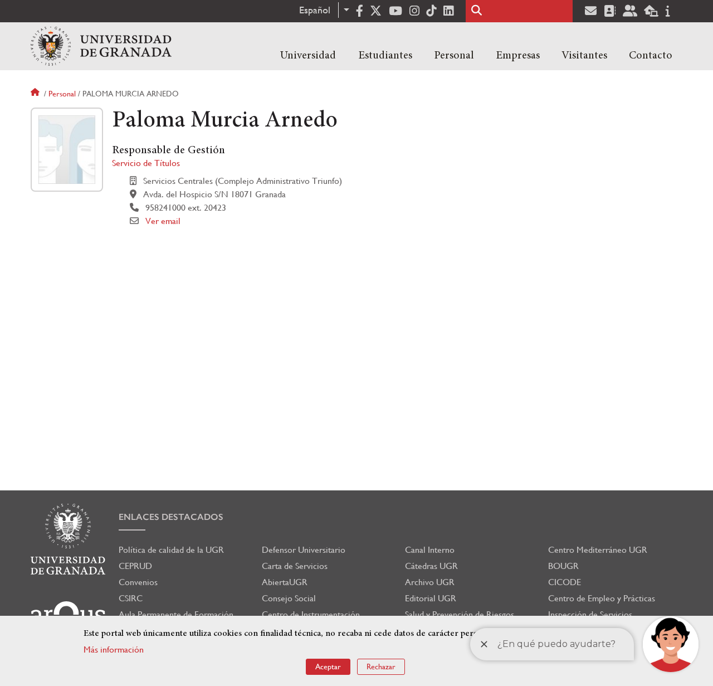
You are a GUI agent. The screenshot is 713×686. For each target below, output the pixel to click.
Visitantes (584, 55)
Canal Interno (430, 549)
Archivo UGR (430, 582)
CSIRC (131, 598)
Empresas (518, 55)
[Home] (101, 46)
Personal (454, 55)
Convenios (138, 582)
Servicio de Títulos (146, 163)
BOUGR (563, 566)
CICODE (564, 582)
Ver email (162, 221)
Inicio (36, 93)
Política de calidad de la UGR (171, 549)
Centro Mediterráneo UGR (597, 549)
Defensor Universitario (303, 549)
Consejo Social (289, 598)
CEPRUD (135, 566)
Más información (114, 649)
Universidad (308, 55)
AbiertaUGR (284, 582)
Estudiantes (385, 55)
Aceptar (328, 666)
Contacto (650, 55)
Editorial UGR (430, 598)
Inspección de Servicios (590, 614)
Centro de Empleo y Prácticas (601, 598)
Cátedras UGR (431, 566)
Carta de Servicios (295, 566)
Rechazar (381, 666)
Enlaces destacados (171, 517)
